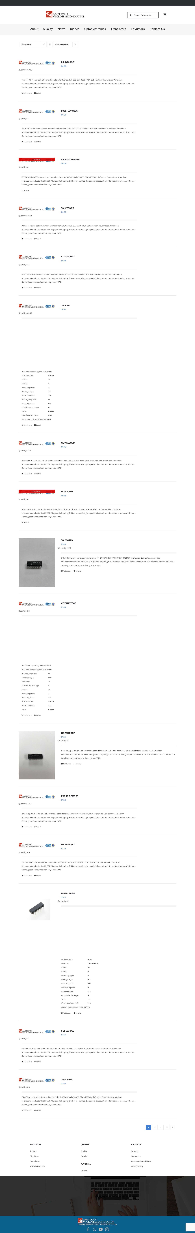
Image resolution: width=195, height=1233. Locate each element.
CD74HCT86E (68, 603)
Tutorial (84, 1156)
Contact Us (136, 1156)
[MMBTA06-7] (37, 62)
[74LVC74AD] (37, 208)
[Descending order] (49, 44)
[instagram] (107, 1229)
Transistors (35, 1161)
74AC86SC (67, 1079)
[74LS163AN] (37, 562)
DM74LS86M (68, 893)
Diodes (33, 1151)
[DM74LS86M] (37, 909)
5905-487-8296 (69, 111)
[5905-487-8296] (37, 111)
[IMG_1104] (65, 12)
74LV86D (66, 305)
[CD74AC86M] (37, 443)
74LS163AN (67, 540)
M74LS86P (67, 491)
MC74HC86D (68, 844)
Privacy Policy (137, 1166)
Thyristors (34, 1156)
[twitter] (94, 1229)
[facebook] (88, 1229)
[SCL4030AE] (37, 1031)
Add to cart (28, 93)
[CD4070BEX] (37, 257)
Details (38, 93)
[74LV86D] (37, 306)
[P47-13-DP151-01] (37, 796)
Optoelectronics (37, 1166)
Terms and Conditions (141, 1161)
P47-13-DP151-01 (69, 796)
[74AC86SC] (37, 1080)
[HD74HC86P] (37, 755)
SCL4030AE (67, 1031)
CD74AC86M (68, 443)
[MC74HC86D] (37, 845)
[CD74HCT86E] (37, 603)
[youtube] (101, 1229)
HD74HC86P (68, 733)
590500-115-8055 (70, 159)
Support (134, 1151)
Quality (84, 1151)
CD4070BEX (68, 256)
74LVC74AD (67, 208)
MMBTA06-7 (67, 62)
